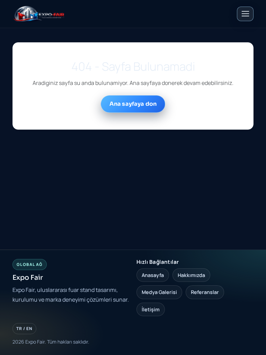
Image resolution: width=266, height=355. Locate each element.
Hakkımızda (191, 275)
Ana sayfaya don (133, 103)
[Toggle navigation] (245, 14)
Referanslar (205, 292)
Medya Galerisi (159, 292)
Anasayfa (153, 275)
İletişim (151, 309)
